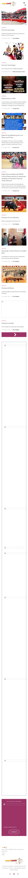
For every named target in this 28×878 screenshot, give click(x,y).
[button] (24, 3)
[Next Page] (16, 334)
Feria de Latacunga (8, 30)
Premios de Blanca (8, 288)
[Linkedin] (14, 874)
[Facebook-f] (10, 874)
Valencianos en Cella (8, 98)
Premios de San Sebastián (10, 217)
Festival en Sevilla (8, 323)
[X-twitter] (18, 874)
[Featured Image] (14, 16)
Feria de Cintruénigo (8, 65)
